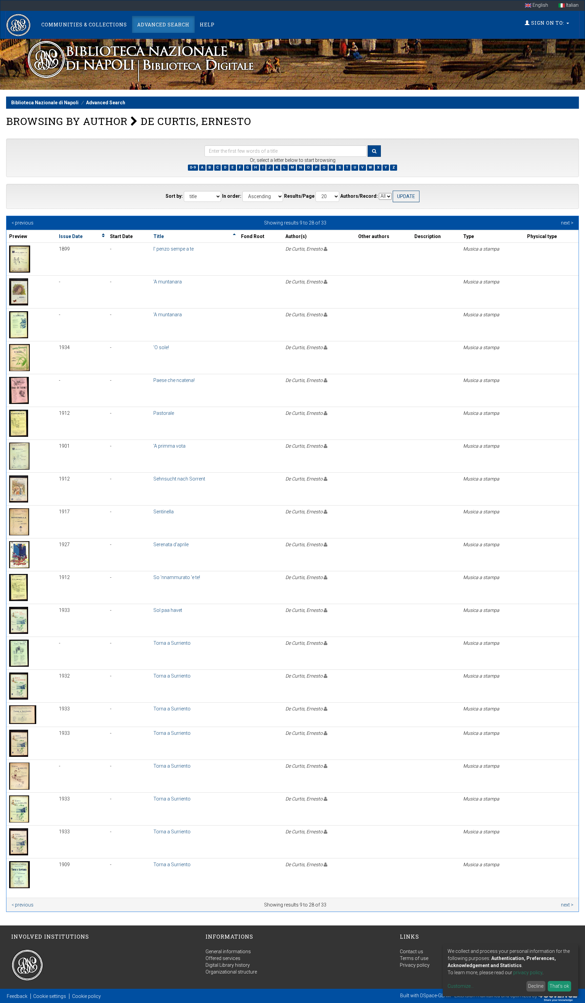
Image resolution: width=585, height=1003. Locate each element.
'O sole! (161, 347)
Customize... (461, 986)
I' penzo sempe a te (173, 249)
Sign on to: (548, 23)
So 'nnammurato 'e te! (176, 577)
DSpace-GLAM (435, 995)
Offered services (222, 958)
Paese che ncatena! (174, 380)
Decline (535, 986)
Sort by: (174, 196)
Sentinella (163, 511)
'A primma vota (169, 446)
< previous (23, 223)
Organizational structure (231, 972)
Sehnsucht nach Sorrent (179, 479)
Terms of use (414, 958)
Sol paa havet (167, 610)
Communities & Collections (84, 24)
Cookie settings (49, 996)
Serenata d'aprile (171, 544)
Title (158, 236)
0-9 (193, 167)
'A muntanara (167, 281)
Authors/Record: (359, 196)
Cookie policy (86, 996)
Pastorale (163, 413)
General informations (228, 951)
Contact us (411, 951)
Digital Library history (227, 965)
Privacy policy (415, 965)
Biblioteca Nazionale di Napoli (45, 102)
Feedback (17, 996)
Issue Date (71, 236)
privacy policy (527, 972)
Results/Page (299, 196)
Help (207, 24)
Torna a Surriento (172, 643)
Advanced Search (163, 24)
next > (567, 223)
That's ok (559, 986)
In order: (231, 196)
